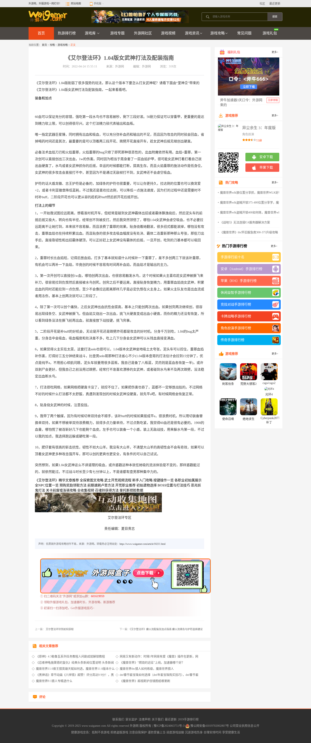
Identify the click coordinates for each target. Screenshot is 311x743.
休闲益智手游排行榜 (236, 292)
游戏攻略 (217, 33)
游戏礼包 (270, 33)
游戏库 (90, 33)
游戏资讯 (192, 33)
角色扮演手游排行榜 (236, 328)
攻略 (52, 45)
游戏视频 (168, 33)
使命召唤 (228, 419)
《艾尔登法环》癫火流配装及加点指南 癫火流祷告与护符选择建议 (166, 629)
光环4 (269, 394)
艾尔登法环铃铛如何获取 (59, 629)
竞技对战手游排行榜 (236, 304)
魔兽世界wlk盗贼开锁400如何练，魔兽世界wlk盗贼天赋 (256, 212)
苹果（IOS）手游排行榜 (239, 281)
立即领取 (273, 100)
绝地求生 (249, 419)
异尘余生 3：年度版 (259, 128)
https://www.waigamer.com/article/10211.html (142, 543)
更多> (275, 52)
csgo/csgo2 (269, 383)
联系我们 (118, 719)
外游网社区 (143, 33)
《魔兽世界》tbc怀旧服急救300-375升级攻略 (249, 232)
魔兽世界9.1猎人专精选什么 (54, 681)
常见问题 (244, 33)
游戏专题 (117, 33)
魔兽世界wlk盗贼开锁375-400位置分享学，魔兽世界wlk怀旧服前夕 (263, 202)
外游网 (134, 725)
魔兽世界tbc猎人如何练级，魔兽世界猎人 (147, 668)
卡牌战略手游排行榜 (236, 316)
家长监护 (131, 719)
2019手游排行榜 (188, 719)
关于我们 (158, 719)
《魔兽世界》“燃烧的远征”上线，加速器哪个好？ (152, 662)
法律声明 (144, 719)
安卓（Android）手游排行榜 (241, 269)
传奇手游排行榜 (232, 340)
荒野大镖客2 (248, 383)
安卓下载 (266, 157)
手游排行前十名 (232, 257)
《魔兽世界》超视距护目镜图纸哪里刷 (145, 681)
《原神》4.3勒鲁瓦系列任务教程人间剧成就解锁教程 (70, 656)
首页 (41, 33)
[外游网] (48, 15)
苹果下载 (266, 167)
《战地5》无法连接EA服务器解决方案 (245, 222)
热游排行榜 (67, 33)
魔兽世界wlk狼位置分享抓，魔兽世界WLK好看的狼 (254, 192)
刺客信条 (228, 383)
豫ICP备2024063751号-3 (169, 725)
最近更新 (274, 3)
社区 (262, 3)
